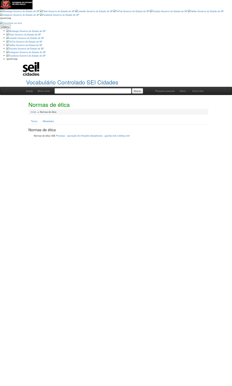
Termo (34, 121)
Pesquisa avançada (165, 90)
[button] (26, 30)
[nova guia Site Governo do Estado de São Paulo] (16, 4)
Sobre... (183, 90)
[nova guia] (11, 22)
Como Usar (198, 90)
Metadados (48, 121)
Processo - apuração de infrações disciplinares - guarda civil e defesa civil (93, 135)
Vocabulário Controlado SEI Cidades (72, 82)
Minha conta (44, 90)
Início (29, 91)
